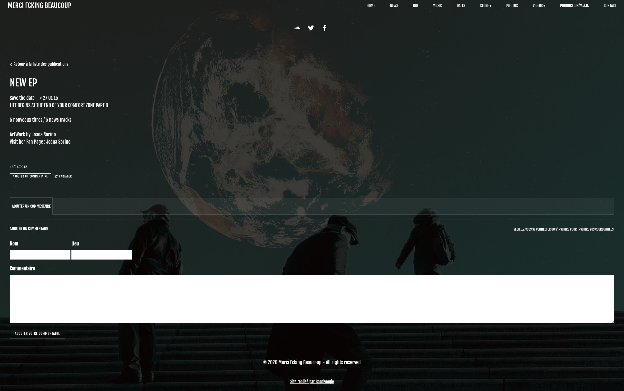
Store (484, 5)
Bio (415, 5)
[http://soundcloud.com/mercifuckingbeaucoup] (297, 28)
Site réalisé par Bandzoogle (312, 381)
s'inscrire (562, 229)
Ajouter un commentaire (30, 176)
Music (437, 5)
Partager (65, 176)
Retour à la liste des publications (40, 64)
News (394, 5)
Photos (512, 5)
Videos (538, 5)
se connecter (541, 229)
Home (371, 5)
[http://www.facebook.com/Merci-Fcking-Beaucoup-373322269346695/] (325, 28)
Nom (14, 244)
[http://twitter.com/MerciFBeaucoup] (311, 28)
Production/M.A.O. (574, 5)
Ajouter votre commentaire (37, 333)
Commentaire (22, 268)
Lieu (75, 244)
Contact (610, 5)
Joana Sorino (58, 142)
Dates (461, 5)
